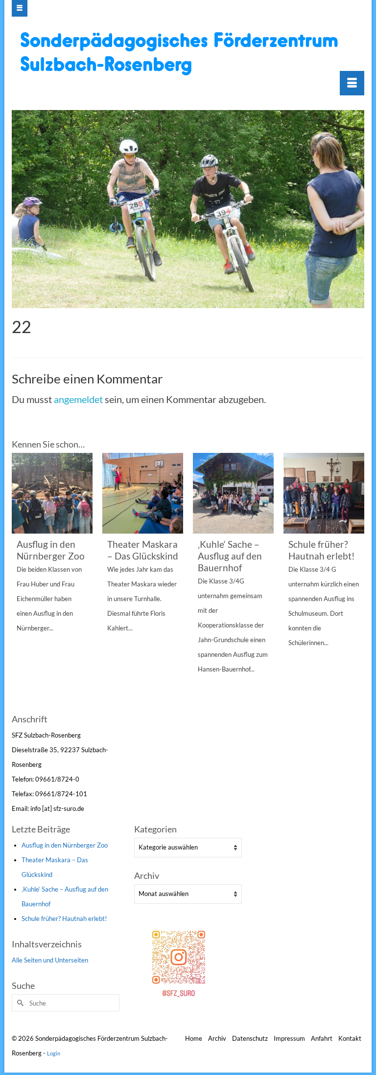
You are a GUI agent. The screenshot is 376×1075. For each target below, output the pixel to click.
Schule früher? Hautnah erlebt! (64, 918)
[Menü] (352, 83)
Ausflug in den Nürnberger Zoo (65, 845)
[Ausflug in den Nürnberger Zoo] (52, 493)
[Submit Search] (19, 1002)
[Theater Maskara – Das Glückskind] (142, 493)
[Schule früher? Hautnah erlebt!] (323, 493)
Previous (20, 581)
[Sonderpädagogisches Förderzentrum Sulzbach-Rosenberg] (189, 53)
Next (355, 581)
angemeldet (78, 399)
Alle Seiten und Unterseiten (50, 960)
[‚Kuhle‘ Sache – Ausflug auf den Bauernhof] (233, 493)
